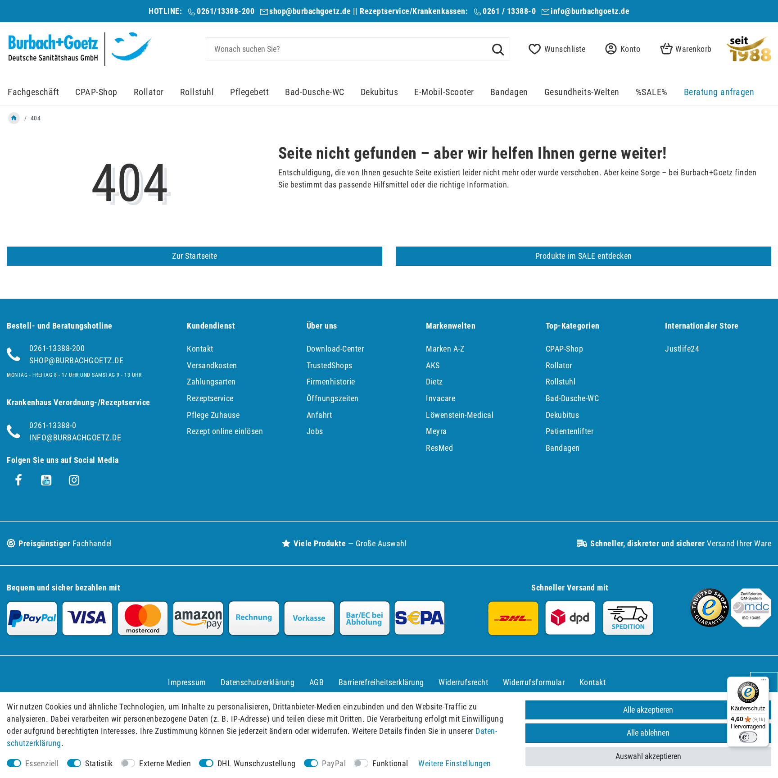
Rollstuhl (197, 92)
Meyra (436, 431)
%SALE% (652, 92)
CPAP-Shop (96, 92)
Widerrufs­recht (463, 682)
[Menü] (763, 682)
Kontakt (200, 348)
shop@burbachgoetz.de (310, 11)
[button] (620, 49)
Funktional (390, 763)
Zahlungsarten (211, 381)
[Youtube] (46, 480)
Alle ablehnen (648, 732)
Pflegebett (249, 92)
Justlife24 (682, 348)
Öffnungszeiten (333, 398)
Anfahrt (319, 415)
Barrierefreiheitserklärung (381, 682)
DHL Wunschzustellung (256, 763)
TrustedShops (330, 365)
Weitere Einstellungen (454, 763)
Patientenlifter (570, 431)
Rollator (149, 92)
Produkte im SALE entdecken (583, 256)
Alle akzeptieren (648, 709)
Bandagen (509, 92)
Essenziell (42, 763)
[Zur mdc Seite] (751, 624)
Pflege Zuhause (213, 415)
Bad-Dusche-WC (314, 92)
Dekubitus (379, 92)
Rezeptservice (210, 398)
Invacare (440, 398)
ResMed (439, 448)
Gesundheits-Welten (582, 92)
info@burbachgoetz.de (590, 11)
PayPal (334, 763)
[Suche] (498, 48)
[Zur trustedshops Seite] (709, 624)
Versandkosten (212, 365)
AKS (433, 365)
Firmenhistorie (331, 381)
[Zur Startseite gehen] (14, 118)
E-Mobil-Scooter (444, 92)
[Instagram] (74, 480)
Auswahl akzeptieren (648, 756)
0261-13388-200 (57, 348)
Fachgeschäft (33, 92)
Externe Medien (165, 763)
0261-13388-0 (52, 425)
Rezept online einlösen (225, 431)
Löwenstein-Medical (459, 415)
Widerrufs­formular (534, 682)
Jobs (315, 431)
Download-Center (335, 348)
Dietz (434, 381)
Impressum (187, 682)
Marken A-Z (445, 348)
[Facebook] (18, 480)
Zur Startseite (194, 256)
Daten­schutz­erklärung (257, 682)
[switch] (748, 737)
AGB (316, 682)
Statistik (99, 763)
